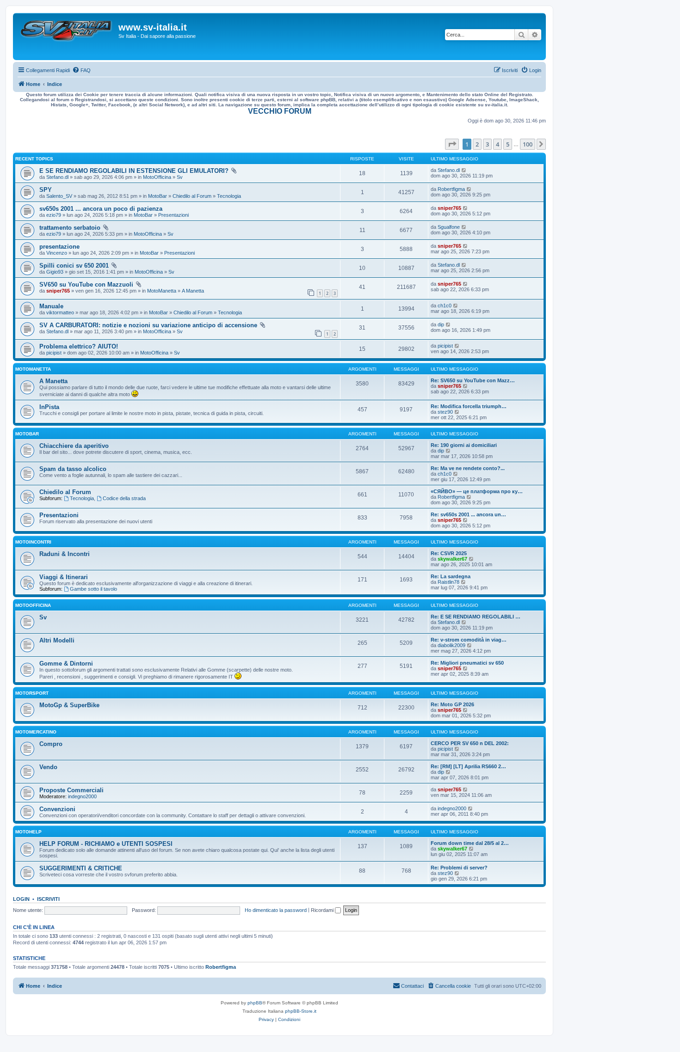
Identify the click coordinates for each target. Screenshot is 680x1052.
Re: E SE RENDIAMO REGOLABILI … (475, 616)
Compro (50, 743)
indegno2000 (82, 796)
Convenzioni (57, 809)
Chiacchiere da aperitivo (74, 445)
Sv (180, 177)
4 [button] (497, 144)
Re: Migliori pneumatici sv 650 (467, 663)
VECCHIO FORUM (279, 111)
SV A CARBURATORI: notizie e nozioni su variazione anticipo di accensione (148, 325)
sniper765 (449, 208)
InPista (49, 407)
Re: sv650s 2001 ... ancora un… (468, 514)
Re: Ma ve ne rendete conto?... (468, 468)
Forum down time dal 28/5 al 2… (470, 843)
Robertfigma (451, 189)
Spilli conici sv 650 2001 (74, 265)
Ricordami (323, 910)
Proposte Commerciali (71, 790)
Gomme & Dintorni (66, 663)
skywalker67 (452, 559)
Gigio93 (54, 272)
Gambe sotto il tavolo (93, 589)
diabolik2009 (451, 645)
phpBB (254, 1002)
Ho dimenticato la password (276, 910)
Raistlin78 (448, 582)
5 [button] (507, 144)
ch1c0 (444, 305)
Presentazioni (173, 215)
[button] (452, 144)
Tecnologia (229, 196)
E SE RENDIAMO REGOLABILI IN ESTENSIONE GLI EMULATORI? (134, 170)
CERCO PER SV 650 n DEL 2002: (470, 743)
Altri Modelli (56, 640)
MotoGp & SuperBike (69, 705)
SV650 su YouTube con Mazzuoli (86, 284)
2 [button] (477, 144)
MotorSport (32, 693)
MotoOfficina (157, 177)
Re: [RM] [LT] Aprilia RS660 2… (468, 766)
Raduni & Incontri (64, 553)
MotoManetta (161, 291)
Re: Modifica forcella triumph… (469, 406)
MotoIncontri (33, 541)
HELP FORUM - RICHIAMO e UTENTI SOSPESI (106, 843)
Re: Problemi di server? (459, 867)
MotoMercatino (35, 731)
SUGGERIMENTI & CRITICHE (80, 868)
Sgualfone (449, 227)
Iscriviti (48, 899)
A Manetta (193, 291)
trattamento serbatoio (69, 227)
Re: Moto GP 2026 (452, 704)
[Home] (66, 36)
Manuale (51, 306)
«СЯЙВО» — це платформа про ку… (477, 491)
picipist (54, 352)
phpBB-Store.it (300, 1011)
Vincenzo (56, 253)
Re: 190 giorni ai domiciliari (464, 445)
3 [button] (487, 144)
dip (441, 324)
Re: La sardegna (450, 576)
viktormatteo (60, 312)
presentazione (59, 246)
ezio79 (53, 215)
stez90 (445, 412)
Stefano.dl (57, 177)
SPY (45, 189)
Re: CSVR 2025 (449, 553)
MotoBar (157, 196)
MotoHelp (28, 831)
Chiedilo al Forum (192, 196)
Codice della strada (124, 498)
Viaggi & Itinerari (63, 577)
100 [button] (527, 144)
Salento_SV (59, 196)
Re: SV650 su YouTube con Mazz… (473, 380)
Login (21, 899)
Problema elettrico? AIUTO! (78, 346)
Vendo (48, 767)
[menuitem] (81, 70)
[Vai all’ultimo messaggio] (464, 170)
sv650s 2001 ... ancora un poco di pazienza (100, 208)
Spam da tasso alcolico (72, 468)
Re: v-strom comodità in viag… (469, 639)
